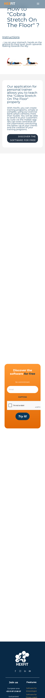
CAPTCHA (22, 397)
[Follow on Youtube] (30, 671)
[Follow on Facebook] (15, 671)
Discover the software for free (23, 138)
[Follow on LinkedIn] (25, 671)
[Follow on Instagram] (20, 671)
